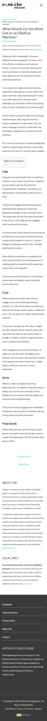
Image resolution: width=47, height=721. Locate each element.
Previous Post (24, 456)
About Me (7, 629)
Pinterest (28, 709)
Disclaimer (7, 604)
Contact (6, 637)
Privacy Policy (8, 620)
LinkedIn (38, 709)
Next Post (24, 464)
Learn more (37, 49)
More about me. (9, 548)
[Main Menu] (41, 5)
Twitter (19, 709)
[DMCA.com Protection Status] (23, 715)
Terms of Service (10, 612)
